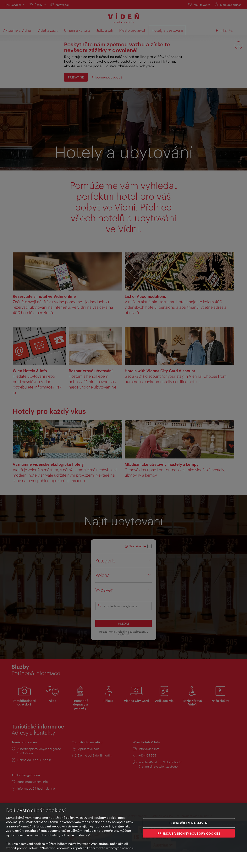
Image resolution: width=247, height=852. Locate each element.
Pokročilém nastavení (188, 823)
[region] (123, 827)
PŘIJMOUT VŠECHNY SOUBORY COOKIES (188, 833)
